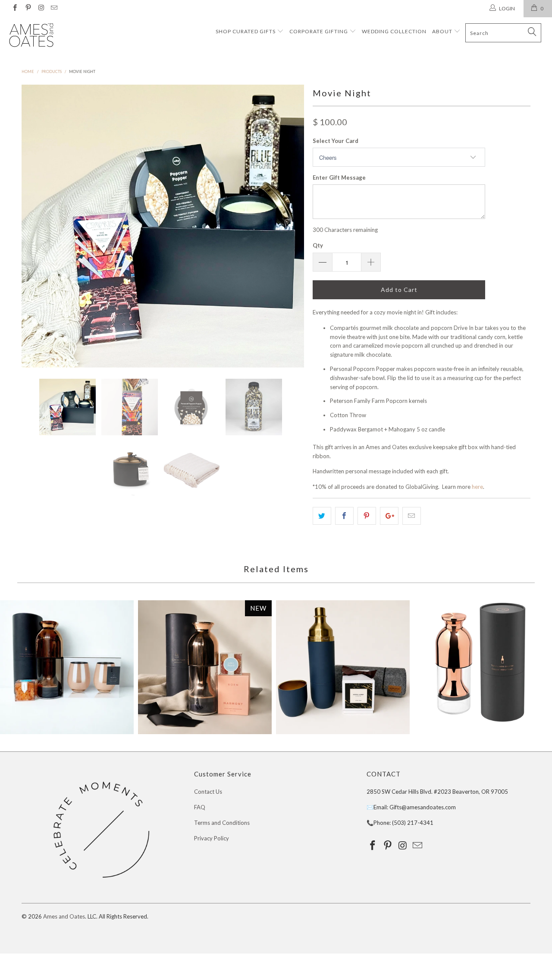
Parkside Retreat (343, 667)
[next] (288, 226)
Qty (318, 245)
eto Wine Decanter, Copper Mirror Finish (481, 663)
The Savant (205, 667)
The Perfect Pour (67, 667)
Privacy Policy (211, 838)
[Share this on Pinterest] (367, 516)
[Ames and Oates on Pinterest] (27, 8)
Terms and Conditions (222, 822)
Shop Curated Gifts (246, 31)
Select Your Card (335, 140)
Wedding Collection (394, 31)
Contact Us (208, 791)
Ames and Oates (64, 916)
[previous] (36, 226)
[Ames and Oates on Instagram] (40, 8)
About (443, 31)
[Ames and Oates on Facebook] (14, 8)
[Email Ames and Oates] (53, 8)
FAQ (199, 807)
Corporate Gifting (319, 31)
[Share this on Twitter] (322, 516)
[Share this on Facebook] (344, 516)
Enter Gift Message (339, 177)
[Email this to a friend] (411, 516)
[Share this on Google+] (389, 516)
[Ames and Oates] (48, 35)
